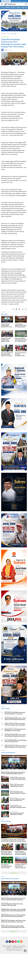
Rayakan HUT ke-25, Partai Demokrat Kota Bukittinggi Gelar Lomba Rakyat (15, 730)
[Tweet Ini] (16, 309)
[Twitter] (10, 941)
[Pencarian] (26, 4)
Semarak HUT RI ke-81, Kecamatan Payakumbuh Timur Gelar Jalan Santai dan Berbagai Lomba (20, 354)
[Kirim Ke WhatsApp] (25, 309)
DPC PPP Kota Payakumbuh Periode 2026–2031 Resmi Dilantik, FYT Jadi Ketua (15, 713)
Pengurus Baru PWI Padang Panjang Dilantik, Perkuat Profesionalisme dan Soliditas (6, 340)
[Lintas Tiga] (10, 4)
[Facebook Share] (13, 309)
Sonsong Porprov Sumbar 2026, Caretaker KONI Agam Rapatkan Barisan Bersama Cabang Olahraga (21, 325)
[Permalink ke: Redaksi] (2, 49)
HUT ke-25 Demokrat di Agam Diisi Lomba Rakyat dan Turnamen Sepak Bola (7, 354)
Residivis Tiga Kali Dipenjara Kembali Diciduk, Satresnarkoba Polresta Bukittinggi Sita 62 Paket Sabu (12, 926)
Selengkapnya (13, 872)
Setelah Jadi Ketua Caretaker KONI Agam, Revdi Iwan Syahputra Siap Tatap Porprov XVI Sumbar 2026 (15, 724)
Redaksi (6, 49)
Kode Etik (9, 946)
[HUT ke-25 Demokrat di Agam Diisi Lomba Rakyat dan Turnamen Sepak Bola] (7, 348)
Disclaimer (8, 947)
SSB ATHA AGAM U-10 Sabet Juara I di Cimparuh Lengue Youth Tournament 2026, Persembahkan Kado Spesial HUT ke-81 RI (21, 866)
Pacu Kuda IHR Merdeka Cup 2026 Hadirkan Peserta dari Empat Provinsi (16, 741)
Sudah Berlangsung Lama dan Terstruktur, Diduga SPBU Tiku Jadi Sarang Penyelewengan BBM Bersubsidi (13, 915)
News (8, 37)
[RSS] (21, 941)
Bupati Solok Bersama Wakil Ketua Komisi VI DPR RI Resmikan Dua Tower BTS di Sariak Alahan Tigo (16, 746)
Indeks (4, 946)
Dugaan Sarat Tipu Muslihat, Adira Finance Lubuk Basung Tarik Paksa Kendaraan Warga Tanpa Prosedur (13, 921)
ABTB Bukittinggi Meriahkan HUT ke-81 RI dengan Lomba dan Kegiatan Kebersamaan (15, 719)
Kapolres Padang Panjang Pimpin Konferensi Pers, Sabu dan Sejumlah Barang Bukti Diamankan (6, 325)
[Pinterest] (13, 941)
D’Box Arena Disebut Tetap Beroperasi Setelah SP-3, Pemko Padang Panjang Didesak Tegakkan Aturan (21, 340)
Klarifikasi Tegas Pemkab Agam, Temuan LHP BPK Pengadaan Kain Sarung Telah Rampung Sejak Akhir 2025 (14, 910)
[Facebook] (7, 941)
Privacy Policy (21, 946)
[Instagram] (15, 941)
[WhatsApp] (18, 941)
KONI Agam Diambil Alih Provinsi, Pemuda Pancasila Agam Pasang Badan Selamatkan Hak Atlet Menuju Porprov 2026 (15, 735)
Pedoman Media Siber (17, 947)
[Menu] (2, 4)
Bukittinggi (3, 37)
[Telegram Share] (22, 309)
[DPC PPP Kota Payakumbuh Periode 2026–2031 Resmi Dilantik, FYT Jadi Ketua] (7, 860)
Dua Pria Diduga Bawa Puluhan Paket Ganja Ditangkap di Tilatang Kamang (12, 904)
